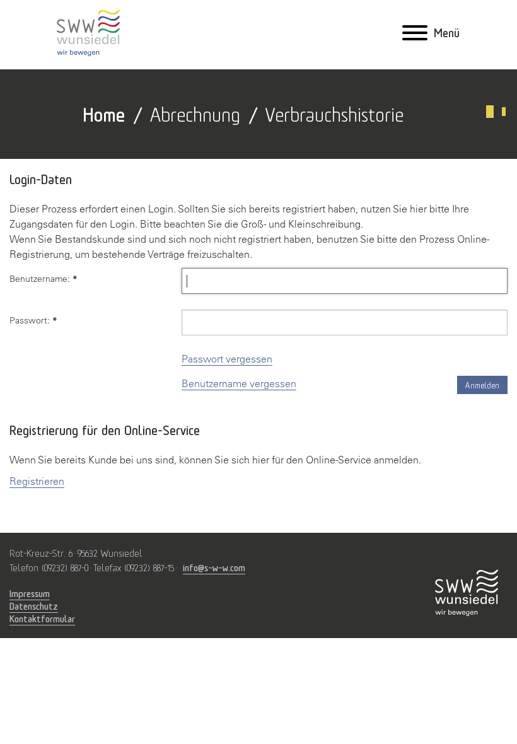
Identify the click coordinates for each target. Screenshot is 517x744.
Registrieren (36, 481)
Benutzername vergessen (239, 383)
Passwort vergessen (227, 358)
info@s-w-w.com (214, 567)
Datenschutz (33, 606)
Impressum (29, 593)
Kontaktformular (42, 618)
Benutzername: (43, 278)
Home (104, 112)
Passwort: (33, 320)
